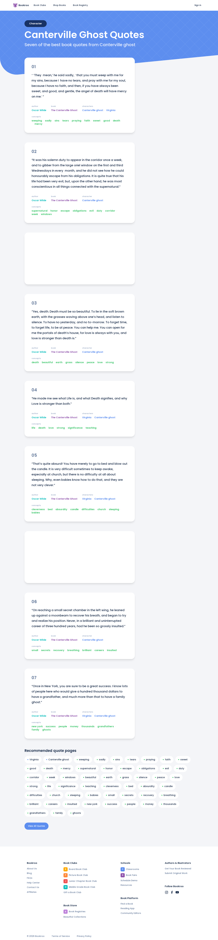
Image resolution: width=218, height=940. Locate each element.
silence (79, 362)
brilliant (87, 650)
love (100, 362)
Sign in (197, 5)
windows (46, 214)
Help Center (33, 882)
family (35, 729)
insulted (112, 650)
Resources (126, 885)
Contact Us (33, 887)
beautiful (47, 362)
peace (90, 362)
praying (76, 120)
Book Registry (80, 5)
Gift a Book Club (72, 892)
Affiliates (31, 892)
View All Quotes (36, 825)
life (33, 428)
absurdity (61, 509)
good (106, 120)
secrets (45, 650)
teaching (91, 428)
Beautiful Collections (74, 916)
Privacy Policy (84, 936)
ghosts (46, 729)
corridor (110, 210)
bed (50, 509)
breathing (73, 650)
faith (87, 120)
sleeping (114, 509)
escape (65, 210)
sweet (96, 120)
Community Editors (131, 913)
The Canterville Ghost (64, 110)
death (116, 120)
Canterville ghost (92, 110)
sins (57, 120)
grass (68, 362)
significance (75, 428)
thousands (87, 726)
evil (91, 210)
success (51, 726)
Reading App (128, 908)
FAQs (29, 877)
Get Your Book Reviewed (178, 868)
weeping (37, 120)
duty (99, 210)
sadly (48, 120)
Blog (29, 873)
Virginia (110, 110)
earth (59, 362)
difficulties (88, 509)
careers (99, 650)
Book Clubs (40, 5)
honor (54, 210)
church (101, 509)
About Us (32, 868)
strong (110, 362)
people (63, 726)
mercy (38, 124)
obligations (79, 210)
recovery (58, 650)
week (35, 214)
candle (74, 509)
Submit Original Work (176, 873)
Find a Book (127, 903)
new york (37, 726)
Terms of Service (61, 936)
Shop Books (59, 5)
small (35, 650)
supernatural (39, 210)
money (74, 726)
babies (36, 512)
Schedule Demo (129, 880)
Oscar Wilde (39, 110)
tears (65, 120)
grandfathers (105, 726)
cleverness (38, 509)
